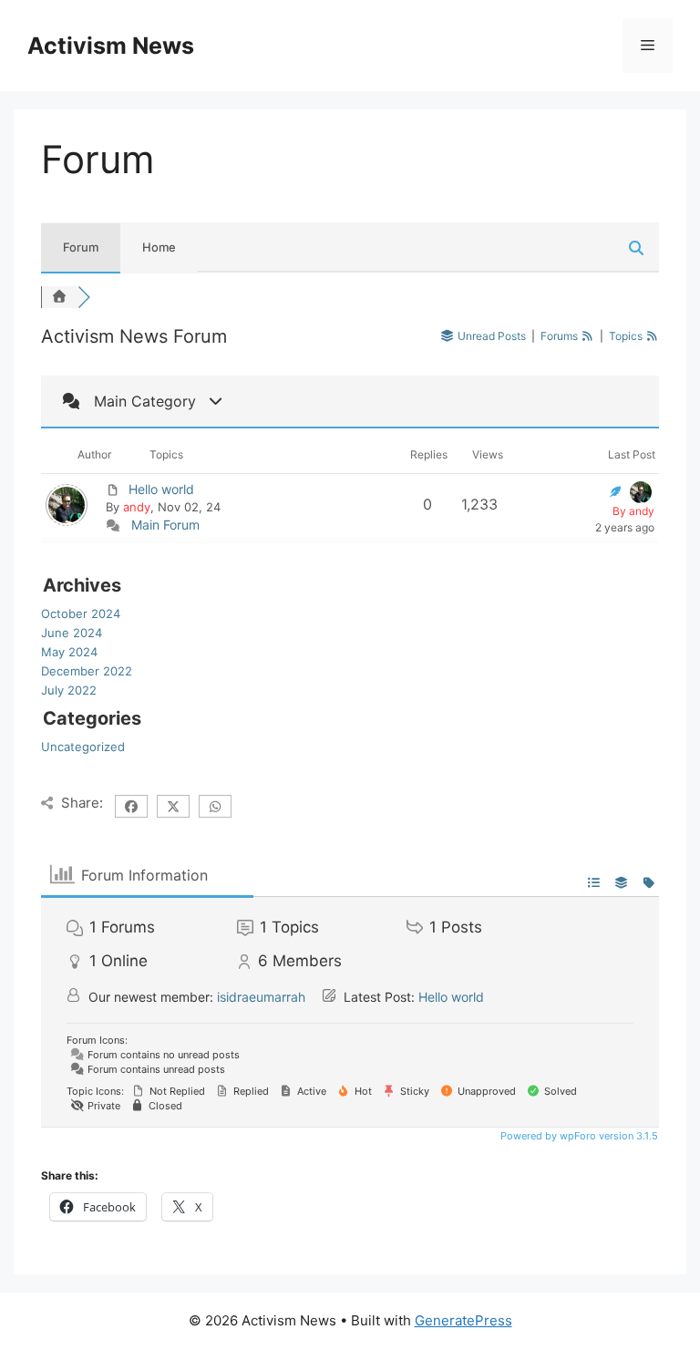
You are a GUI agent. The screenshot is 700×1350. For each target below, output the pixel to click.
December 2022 (86, 671)
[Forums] (59, 297)
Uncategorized (83, 746)
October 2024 (80, 613)
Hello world (161, 489)
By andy (633, 511)
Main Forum (165, 524)
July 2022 (69, 690)
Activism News (110, 45)
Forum (80, 247)
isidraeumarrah (261, 997)
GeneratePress (463, 1320)
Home (159, 247)
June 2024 (71, 632)
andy (136, 507)
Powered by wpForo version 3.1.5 (578, 1135)
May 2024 (69, 651)
